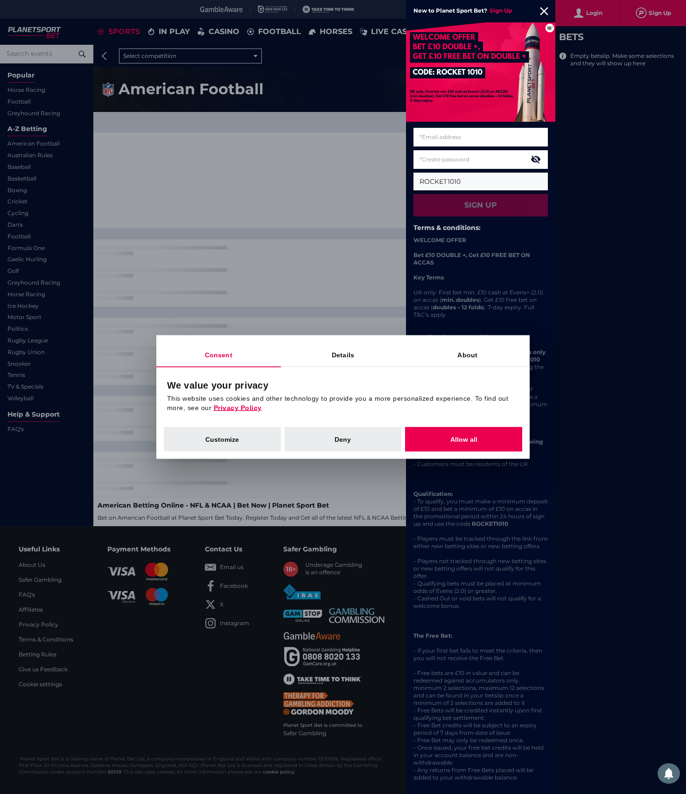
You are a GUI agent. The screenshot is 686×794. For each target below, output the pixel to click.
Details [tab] (343, 355)
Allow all (463, 439)
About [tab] (467, 355)
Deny (343, 439)
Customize (222, 439)
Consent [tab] (218, 355)
